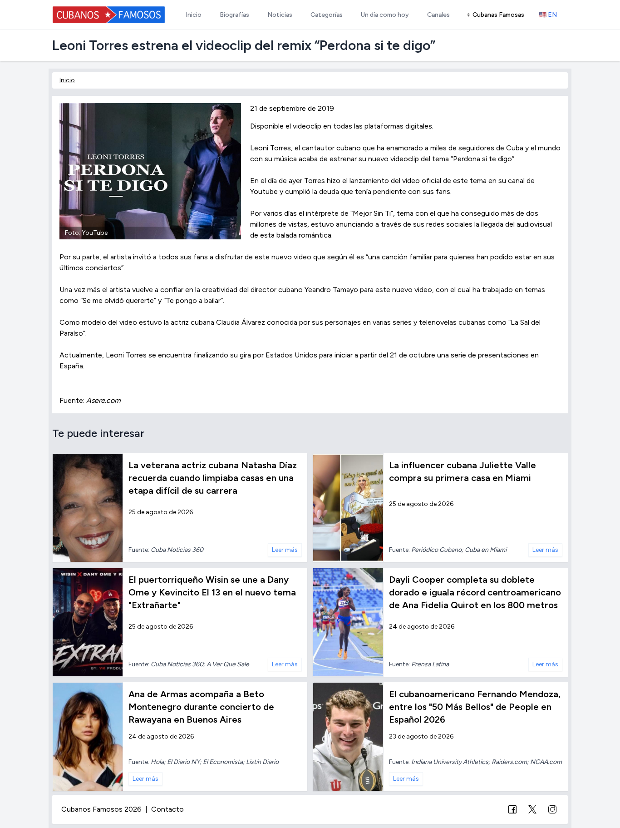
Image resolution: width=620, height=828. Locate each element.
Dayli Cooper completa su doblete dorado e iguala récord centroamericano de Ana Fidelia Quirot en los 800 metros (475, 592)
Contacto (167, 809)
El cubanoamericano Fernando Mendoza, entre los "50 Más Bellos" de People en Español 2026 (475, 707)
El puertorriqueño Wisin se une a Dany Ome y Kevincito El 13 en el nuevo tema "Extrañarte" (212, 592)
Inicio (67, 80)
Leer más (285, 550)
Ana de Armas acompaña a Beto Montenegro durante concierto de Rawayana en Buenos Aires (201, 707)
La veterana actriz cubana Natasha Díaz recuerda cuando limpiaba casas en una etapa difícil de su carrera (212, 478)
